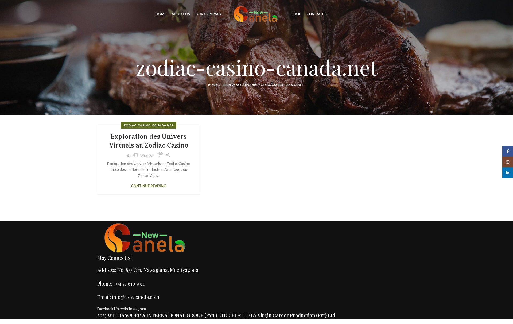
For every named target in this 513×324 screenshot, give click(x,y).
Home (212, 84)
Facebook (105, 308)
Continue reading (148, 186)
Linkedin (121, 308)
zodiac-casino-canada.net (148, 125)
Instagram (137, 308)
